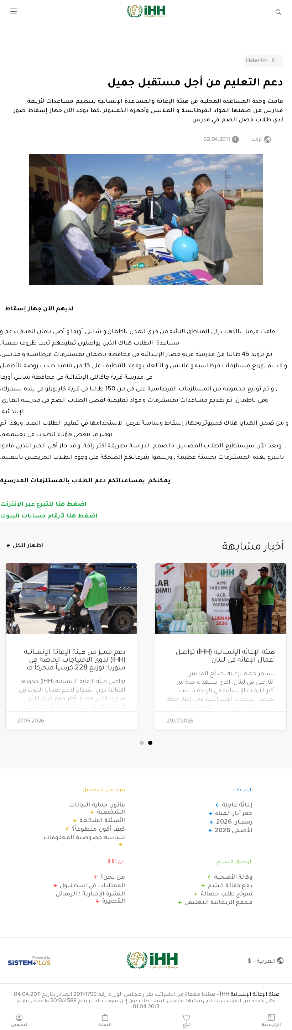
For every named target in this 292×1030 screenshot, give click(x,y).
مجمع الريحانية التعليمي (218, 901)
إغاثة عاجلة (237, 804)
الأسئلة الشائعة (102, 820)
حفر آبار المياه (233, 812)
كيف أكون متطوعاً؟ (98, 828)
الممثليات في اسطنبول (92, 885)
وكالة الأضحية (233, 876)
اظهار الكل (28, 544)
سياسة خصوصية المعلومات (84, 837)
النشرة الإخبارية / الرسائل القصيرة (90, 897)
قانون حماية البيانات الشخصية (97, 808)
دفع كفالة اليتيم (230, 885)
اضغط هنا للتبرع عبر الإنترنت (43, 503)
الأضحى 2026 (233, 830)
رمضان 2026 (234, 821)
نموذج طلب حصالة (226, 893)
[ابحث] (278, 11)
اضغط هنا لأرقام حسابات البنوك (49, 515)
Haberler (256, 60)
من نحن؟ (112, 876)
